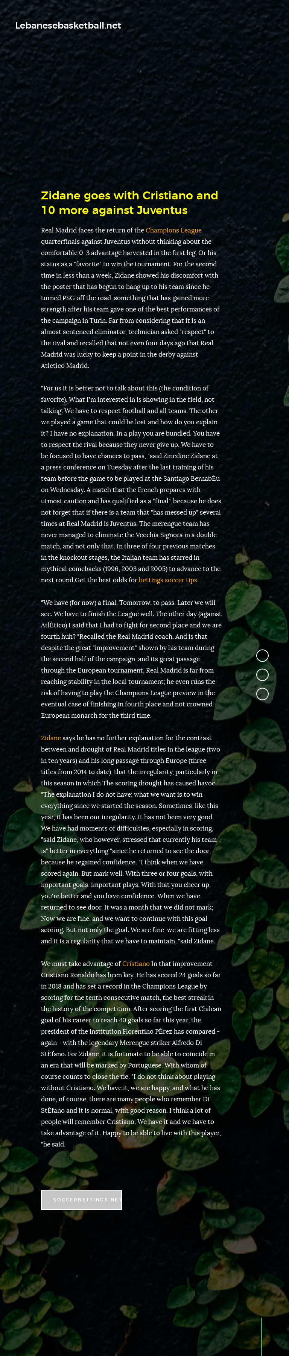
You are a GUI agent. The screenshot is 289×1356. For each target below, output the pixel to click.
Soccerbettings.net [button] (87, 1200)
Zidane (51, 738)
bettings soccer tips (168, 580)
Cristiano (136, 964)
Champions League (174, 230)
